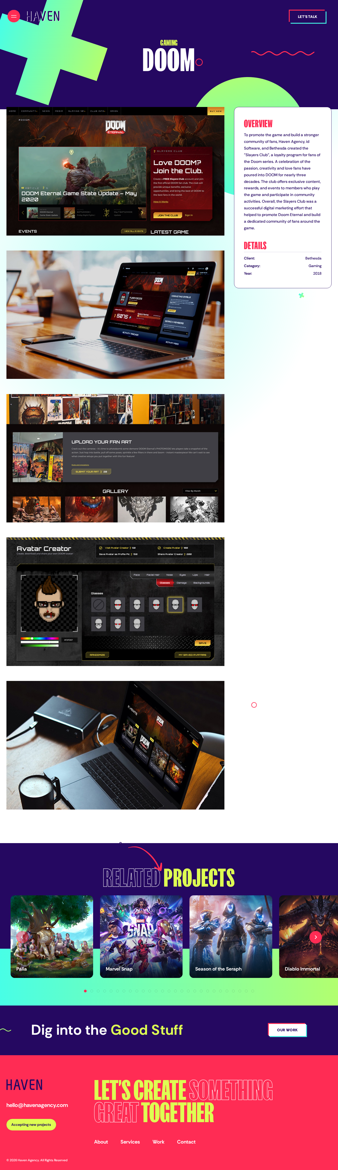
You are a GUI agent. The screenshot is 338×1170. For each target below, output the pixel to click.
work (158, 1141)
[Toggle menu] (14, 16)
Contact (186, 1141)
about (101, 1141)
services (130, 1141)
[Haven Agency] (42, 16)
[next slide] (315, 937)
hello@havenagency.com (37, 1105)
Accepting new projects (31, 1124)
